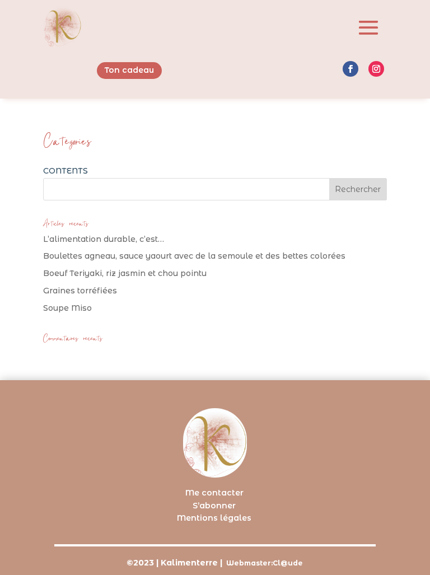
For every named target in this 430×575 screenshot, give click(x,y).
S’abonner (214, 506)
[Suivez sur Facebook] (350, 69)
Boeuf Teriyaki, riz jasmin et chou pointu (125, 273)
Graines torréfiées (80, 291)
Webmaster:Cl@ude (264, 563)
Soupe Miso (67, 308)
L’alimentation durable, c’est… (103, 239)
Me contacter (214, 493)
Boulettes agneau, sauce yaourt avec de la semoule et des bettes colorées (194, 256)
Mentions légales (214, 518)
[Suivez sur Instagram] (376, 69)
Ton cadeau (129, 70)
